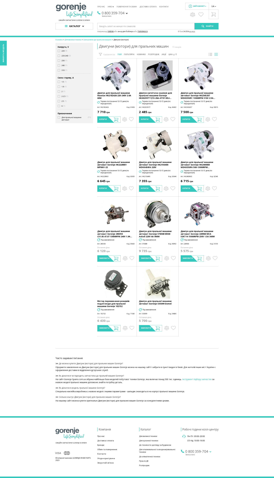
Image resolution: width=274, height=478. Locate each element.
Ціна (171, 54)
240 (63, 65)
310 (63, 70)
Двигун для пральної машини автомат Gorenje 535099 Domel (155, 302)
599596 (111, 31)
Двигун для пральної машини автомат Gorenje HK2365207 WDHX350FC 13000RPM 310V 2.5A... (198, 95)
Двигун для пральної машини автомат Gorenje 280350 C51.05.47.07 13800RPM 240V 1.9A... (114, 234)
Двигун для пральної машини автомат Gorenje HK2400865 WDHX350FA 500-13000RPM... (197, 165)
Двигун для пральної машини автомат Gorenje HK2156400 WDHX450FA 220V (155, 165)
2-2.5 (64, 96)
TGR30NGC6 (143, 31)
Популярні (129, 54)
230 (63, 60)
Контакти (163, 6)
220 (63, 51)
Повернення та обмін (127, 6)
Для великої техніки (148, 436)
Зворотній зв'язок (105, 462)
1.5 (63, 82)
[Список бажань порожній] (201, 14)
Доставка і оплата (148, 6)
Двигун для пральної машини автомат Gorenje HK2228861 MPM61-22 (113, 165)
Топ (119, 54)
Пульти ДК (144, 461)
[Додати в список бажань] (131, 119)
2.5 (63, 101)
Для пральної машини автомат (71, 118)
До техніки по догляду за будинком (155, 445)
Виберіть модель (3, 53)
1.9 (63, 86)
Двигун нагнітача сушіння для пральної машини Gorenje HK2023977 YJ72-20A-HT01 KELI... (155, 95)
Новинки (141, 54)
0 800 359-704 (113, 13)
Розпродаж (153, 54)
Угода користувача (106, 458)
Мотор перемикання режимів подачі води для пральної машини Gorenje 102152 (113, 304)
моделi (192, 31)
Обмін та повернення (107, 449)
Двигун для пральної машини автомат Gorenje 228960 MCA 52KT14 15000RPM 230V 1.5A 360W (198, 234)
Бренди (100, 445)
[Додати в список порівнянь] (124, 119)
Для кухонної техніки (148, 440)
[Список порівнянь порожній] (192, 14)
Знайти (209, 26)
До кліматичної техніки (149, 456)
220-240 (65, 56)
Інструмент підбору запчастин (197, 379)
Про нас (101, 6)
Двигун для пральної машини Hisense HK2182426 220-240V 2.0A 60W (114, 95)
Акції (164, 54)
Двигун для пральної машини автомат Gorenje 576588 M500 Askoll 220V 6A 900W (155, 234)
